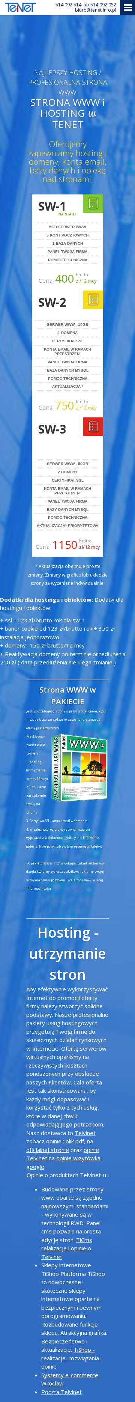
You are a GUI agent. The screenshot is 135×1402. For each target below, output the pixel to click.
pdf (79, 1141)
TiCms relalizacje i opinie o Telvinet (66, 1248)
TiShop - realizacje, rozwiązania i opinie (71, 1358)
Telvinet (85, 1133)
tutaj (47, 888)
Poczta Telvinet (61, 1392)
